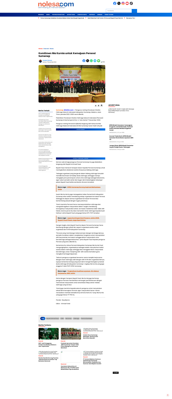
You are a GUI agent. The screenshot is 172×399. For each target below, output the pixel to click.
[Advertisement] (86, 386)
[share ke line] (99, 61)
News (52, 49)
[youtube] (127, 4)
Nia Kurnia (68, 318)
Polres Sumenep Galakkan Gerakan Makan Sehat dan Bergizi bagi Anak (54, 18)
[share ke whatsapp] (92, 61)
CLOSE (116, 372)
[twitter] (119, 4)
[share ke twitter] (88, 61)
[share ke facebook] (84, 61)
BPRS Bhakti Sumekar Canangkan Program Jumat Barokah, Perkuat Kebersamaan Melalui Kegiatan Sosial (121, 127)
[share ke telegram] (95, 61)
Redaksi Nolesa (47, 60)
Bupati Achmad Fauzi (52, 318)
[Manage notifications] (167, 395)
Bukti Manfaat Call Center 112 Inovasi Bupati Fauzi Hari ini (97, 18)
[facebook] (115, 4)
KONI (62, 318)
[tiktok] (131, 4)
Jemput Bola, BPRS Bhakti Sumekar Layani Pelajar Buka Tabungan (121, 146)
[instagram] (123, 4)
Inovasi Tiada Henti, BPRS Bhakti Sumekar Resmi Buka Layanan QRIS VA (121, 137)
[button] (96, 106)
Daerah (46, 49)
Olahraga (76, 318)
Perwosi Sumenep (86, 318)
